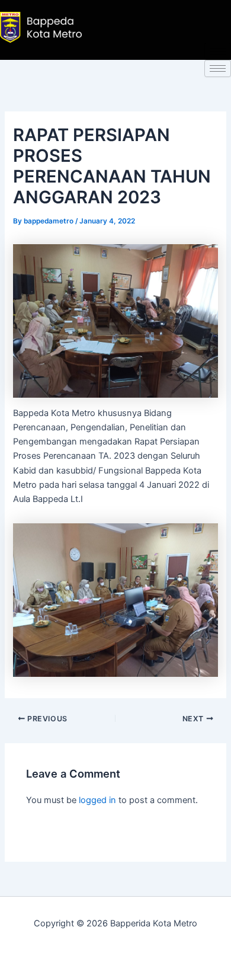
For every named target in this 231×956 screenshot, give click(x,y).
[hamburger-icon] (217, 51)
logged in (97, 800)
